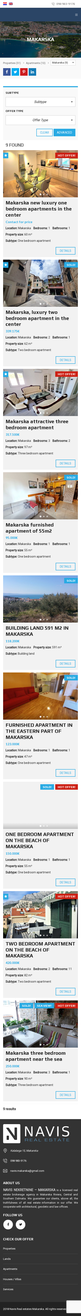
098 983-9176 (65, 3)
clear (44, 132)
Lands (7, 1258)
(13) (35, 63)
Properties (9, 1248)
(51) (12, 63)
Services (8, 1289)
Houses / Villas (12, 1279)
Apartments (10, 1268)
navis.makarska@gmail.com (27, 1170)
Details (65, 250)
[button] (40, 102)
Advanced (64, 132)
